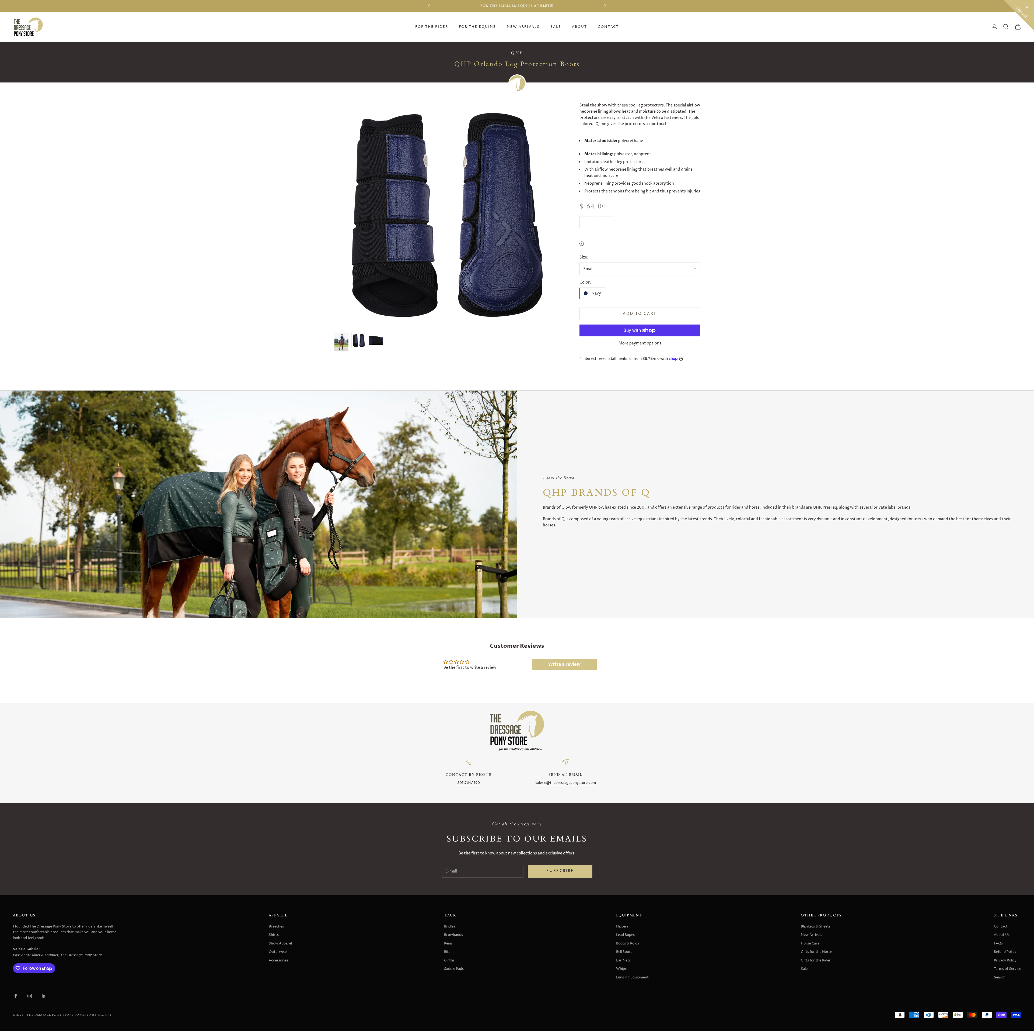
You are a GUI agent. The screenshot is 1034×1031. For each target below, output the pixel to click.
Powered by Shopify (93, 1014)
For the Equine (477, 27)
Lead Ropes (625, 934)
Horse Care (810, 943)
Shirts (274, 934)
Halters (622, 926)
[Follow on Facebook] (15, 996)
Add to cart (640, 313)
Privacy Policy (1005, 960)
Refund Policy (1005, 951)
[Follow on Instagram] (29, 996)
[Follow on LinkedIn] (43, 996)
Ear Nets (623, 960)
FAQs (998, 943)
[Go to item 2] (358, 340)
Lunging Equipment (632, 977)
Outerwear (278, 951)
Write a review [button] (564, 664)
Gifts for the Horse (816, 951)
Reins (448, 943)
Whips (621, 968)
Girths (449, 960)
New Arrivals (523, 27)
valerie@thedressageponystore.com (565, 783)
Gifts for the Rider (816, 960)
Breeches (276, 926)
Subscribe (560, 871)
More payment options (640, 343)
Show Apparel (280, 943)
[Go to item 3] (375, 339)
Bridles (449, 926)
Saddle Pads (454, 968)
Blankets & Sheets (815, 926)
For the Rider (431, 27)
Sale (555, 27)
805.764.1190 (468, 783)
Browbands (453, 934)
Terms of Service (1007, 968)
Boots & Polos (627, 943)
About (579, 27)
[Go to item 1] (341, 342)
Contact (608, 27)
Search (999, 977)
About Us (1001, 934)
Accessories (278, 960)
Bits (447, 951)
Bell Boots (624, 951)
